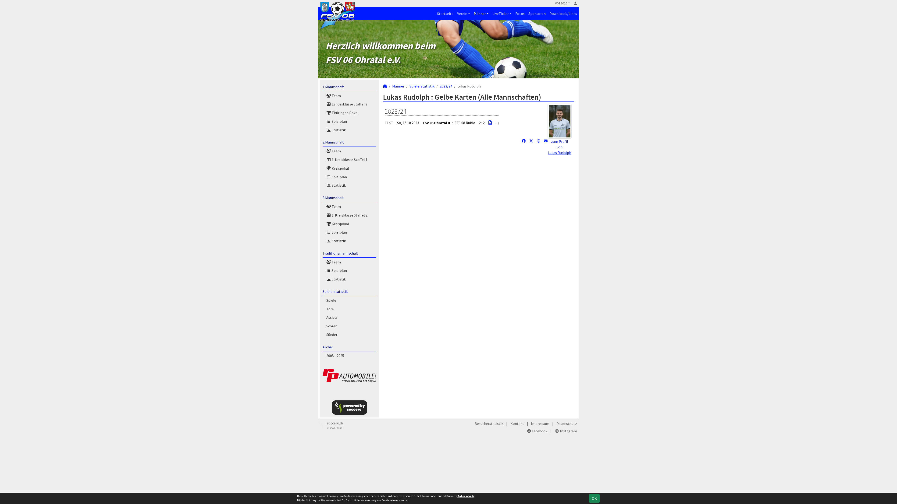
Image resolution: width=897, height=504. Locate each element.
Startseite (445, 13)
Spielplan (339, 121)
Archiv (327, 347)
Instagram (568, 431)
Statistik (338, 130)
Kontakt (517, 423)
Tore (330, 309)
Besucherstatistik (489, 423)
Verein (462, 13)
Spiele (331, 300)
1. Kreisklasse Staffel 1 (349, 159)
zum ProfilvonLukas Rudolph (559, 147)
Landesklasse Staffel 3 (349, 104)
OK (594, 498)
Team (336, 95)
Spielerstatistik (335, 291)
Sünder (331, 334)
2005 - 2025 (335, 355)
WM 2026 (561, 3)
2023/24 (446, 86)
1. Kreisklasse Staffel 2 (349, 215)
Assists (332, 317)
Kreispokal (340, 168)
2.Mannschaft (333, 142)
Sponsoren (537, 13)
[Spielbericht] (490, 123)
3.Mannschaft (333, 197)
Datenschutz (566, 423)
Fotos (520, 13)
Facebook (539, 431)
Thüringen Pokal (345, 112)
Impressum (540, 423)
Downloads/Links (563, 13)
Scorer (331, 326)
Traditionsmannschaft (340, 253)
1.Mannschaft (333, 86)
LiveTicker (500, 13)
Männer (480, 13)
